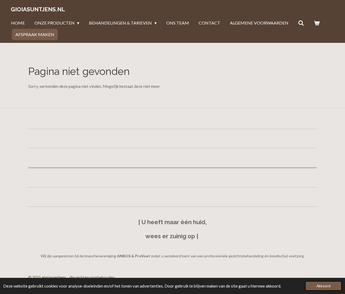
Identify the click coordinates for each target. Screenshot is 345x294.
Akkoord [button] (323, 286)
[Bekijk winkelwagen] (316, 23)
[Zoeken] (301, 23)
